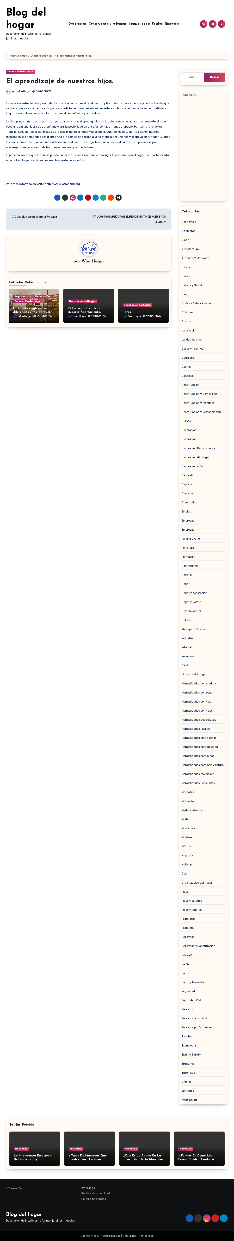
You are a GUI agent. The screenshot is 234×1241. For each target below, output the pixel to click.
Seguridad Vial (191, 1000)
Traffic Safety (191, 1054)
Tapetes (187, 1036)
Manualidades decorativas (199, 719)
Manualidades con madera (199, 683)
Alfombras (188, 231)
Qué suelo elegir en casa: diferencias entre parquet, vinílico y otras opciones (32, 312)
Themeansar (145, 1235)
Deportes (188, 493)
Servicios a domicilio (195, 1018)
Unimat (186, 1081)
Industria (188, 638)
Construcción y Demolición (199, 394)
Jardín (186, 665)
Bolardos (187, 312)
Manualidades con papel (197, 692)
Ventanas (188, 1090)
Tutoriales (188, 1072)
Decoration (189, 475)
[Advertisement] (204, 148)
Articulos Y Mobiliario (195, 258)
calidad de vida (192, 339)
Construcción (190, 384)
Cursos (186, 421)
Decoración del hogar (20, 71)
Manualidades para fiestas (199, 737)
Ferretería (188, 547)
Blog (185, 294)
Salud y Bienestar (193, 982)
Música (186, 846)
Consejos (188, 375)
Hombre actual (191, 611)
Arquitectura (22, 296)
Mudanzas (188, 828)
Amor (185, 240)
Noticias (187, 864)
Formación (188, 556)
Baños (186, 267)
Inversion (188, 656)
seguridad (188, 991)
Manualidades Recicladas (198, 783)
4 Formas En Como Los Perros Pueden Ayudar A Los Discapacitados (196, 1159)
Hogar (185, 584)
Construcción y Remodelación (201, 412)
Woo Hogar (24, 91)
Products (188, 928)
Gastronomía (190, 565)
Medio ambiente (192, 810)
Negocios (188, 855)
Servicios (188, 1009)
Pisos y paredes (192, 900)
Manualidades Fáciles (145, 23)
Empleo (186, 511)
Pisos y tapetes (192, 909)
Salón (185, 964)
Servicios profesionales (197, 1027)
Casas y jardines (192, 348)
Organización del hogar (197, 882)
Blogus (127, 1235)
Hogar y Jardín (191, 602)
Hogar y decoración (194, 593)
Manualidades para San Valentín (203, 765)
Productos (188, 918)
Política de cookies (93, 1199)
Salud (185, 973)
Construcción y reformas (107, 23)
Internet (187, 647)
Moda (185, 819)
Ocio (184, 873)
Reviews (187, 955)
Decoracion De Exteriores (198, 448)
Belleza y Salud (192, 285)
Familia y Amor (191, 538)
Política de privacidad (95, 1193)
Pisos (185, 891)
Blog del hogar (24, 1214)
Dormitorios (189, 502)
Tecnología (189, 1045)
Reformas (188, 937)
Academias (189, 222)
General (187, 575)
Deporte (187, 484)
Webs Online (190, 1099)
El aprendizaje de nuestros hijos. (59, 81)
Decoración (77, 23)
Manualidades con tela (196, 701)
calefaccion (189, 330)
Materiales (188, 801)
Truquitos (188, 1063)
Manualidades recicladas (198, 774)
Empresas (172, 23)
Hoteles (187, 620)
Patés (126, 312)
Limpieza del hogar (194, 674)
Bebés (186, 276)
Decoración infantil (194, 466)
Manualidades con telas (197, 710)
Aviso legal (88, 1188)
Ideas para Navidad (194, 629)
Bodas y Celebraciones (196, 303)
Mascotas (188, 792)
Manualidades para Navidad (200, 746)
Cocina (186, 366)
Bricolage (188, 321)
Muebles (187, 837)
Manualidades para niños (198, 756)
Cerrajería (188, 357)
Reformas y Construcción (198, 946)
